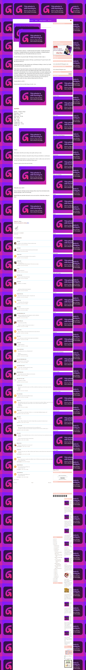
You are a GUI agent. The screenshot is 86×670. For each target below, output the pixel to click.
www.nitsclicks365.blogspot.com (60, 64)
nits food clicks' (70, 653)
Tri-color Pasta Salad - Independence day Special (58, 561)
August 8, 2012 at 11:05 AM (22, 397)
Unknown (18, 254)
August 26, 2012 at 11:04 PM (22, 430)
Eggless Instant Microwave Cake (71, 503)
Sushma (18, 342)
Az (17, 268)
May (55, 572)
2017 (55, 539)
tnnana (18, 400)
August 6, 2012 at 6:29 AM (22, 244)
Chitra (18, 306)
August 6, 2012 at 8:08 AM (22, 257)
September (56, 549)
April (56, 573)
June (55, 570)
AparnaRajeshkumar (20, 313)
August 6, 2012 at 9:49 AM (22, 290)
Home (15, 20)
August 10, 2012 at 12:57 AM (23, 422)
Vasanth (18, 449)
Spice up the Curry (20, 378)
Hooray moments (42, 20)
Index (36, 20)
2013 (55, 543)
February (56, 576)
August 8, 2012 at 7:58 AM (22, 390)
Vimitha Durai (19, 293)
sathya (18, 336)
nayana (18, 281)
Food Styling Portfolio (28, 20)
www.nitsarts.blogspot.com (59, 69)
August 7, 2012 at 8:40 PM (22, 368)
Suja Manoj (18, 275)
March (56, 574)
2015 (55, 540)
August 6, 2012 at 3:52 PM (22, 303)
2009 (55, 581)
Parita (18, 248)
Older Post (49, 482)
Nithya (18, 416)
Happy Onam (57, 553)
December (56, 545)
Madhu (18, 457)
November (56, 546)
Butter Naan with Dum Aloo (70, 618)
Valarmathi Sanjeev (20, 365)
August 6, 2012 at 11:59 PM (22, 326)
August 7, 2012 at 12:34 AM (22, 339)
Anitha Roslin (19, 464)
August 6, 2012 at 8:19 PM (22, 310)
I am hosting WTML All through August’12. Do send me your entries (28, 263)
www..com (69, 649)
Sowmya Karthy (19, 349)
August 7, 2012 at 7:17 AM (22, 346)
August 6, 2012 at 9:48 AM (22, 278)
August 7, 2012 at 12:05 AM (22, 333)
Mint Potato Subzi (70, 530)
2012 (55, 544)
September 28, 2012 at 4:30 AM (23, 461)
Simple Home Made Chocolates (71, 517)
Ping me (49, 20)
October (56, 548)
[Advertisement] (58, 517)
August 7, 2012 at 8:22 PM (22, 362)
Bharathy (18, 443)
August (56, 550)
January (56, 577)
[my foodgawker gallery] (68, 659)
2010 (55, 580)
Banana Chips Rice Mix (58, 568)
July (55, 569)
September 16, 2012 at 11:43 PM (23, 454)
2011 (55, 578)
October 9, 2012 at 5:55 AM (22, 469)
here (35, 84)
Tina (17, 241)
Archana (18, 261)
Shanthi (18, 300)
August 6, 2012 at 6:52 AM (22, 251)
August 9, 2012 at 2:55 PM (22, 407)
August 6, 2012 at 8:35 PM (22, 317)
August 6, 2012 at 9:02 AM (22, 265)
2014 (55, 541)
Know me (20, 20)
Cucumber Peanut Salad (58, 552)
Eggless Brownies (71, 603)
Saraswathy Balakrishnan (21, 359)
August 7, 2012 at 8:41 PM (22, 375)
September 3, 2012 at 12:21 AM (23, 446)
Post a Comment (16, 479)
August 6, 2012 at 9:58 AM (22, 297)
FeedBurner (64, 479)
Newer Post (15, 482)
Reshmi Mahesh (19, 372)
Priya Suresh (19, 393)
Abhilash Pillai (19, 320)
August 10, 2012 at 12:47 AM (23, 413)
